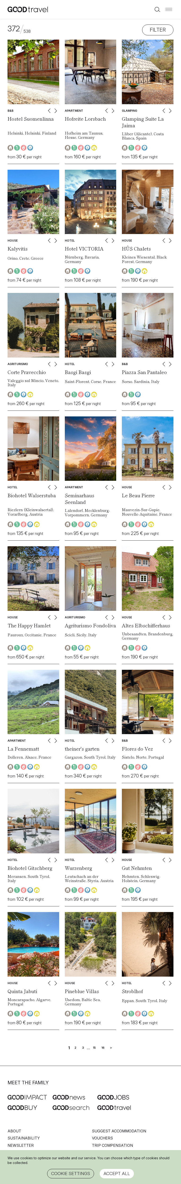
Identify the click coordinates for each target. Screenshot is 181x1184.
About (14, 1131)
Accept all (116, 1173)
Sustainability (24, 1138)
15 (94, 1047)
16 (102, 1047)
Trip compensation (112, 1145)
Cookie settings (70, 1173)
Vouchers (102, 1138)
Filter (158, 30)
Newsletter (21, 1145)
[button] (168, 9)
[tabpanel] (33, 72)
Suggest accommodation (119, 1131)
